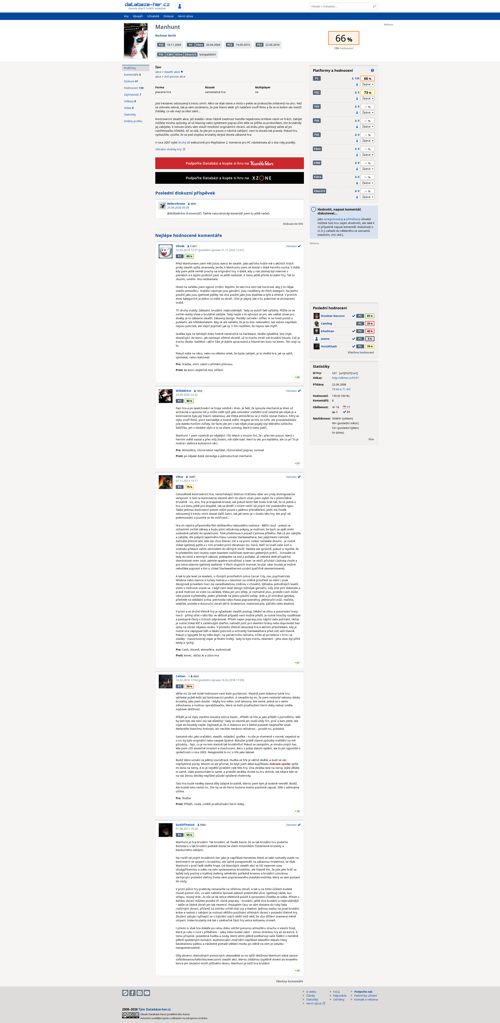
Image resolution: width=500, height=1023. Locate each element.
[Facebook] (132, 993)
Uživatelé (153, 16)
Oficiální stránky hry (168, 149)
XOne (179, 54)
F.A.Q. (336, 991)
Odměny (338, 999)
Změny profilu (133, 121)
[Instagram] (140, 993)
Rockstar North (165, 35)
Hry (126, 16)
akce (158, 72)
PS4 (259, 45)
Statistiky (130, 114)
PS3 (230, 45)
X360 (169, 54)
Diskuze (168, 16)
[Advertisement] (399, 84)
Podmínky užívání (365, 995)
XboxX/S (190, 54)
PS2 (161, 45)
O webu (311, 991)
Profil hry (130, 68)
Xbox (199, 45)
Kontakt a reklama (366, 999)
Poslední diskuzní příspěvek (185, 193)
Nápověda (339, 995)
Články (310, 995)
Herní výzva (185, 16)
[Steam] (125, 993)
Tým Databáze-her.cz (154, 1009)
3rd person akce (174, 76)
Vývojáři (138, 16)
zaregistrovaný (333, 219)
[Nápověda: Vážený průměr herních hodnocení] (372, 70)
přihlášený (353, 219)
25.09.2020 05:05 (178, 207)
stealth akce (172, 72)
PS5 (161, 54)
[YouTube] (147, 993)
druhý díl (184, 142)
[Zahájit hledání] (374, 6)
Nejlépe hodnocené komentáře (188, 235)
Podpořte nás (363, 991)
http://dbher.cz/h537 (345, 378)
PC (190, 45)
